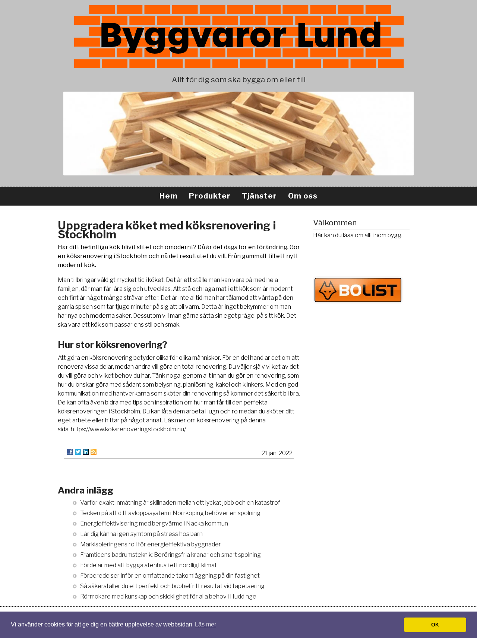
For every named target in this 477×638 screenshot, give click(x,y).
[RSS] (94, 452)
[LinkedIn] (86, 452)
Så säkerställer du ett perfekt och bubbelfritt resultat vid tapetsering (172, 586)
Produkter (210, 195)
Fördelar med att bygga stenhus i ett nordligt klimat (148, 565)
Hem (168, 195)
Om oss (303, 195)
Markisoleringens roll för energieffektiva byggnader (150, 544)
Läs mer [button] (205, 624)
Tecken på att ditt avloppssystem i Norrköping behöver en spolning (170, 513)
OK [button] (435, 625)
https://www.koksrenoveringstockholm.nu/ (128, 429)
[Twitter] (78, 452)
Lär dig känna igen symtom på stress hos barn (141, 533)
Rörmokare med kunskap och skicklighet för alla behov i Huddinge (168, 596)
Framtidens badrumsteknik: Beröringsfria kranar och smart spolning (170, 554)
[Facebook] (70, 452)
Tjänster (259, 195)
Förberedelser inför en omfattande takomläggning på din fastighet (170, 575)
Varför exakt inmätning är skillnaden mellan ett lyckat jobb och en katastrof (180, 502)
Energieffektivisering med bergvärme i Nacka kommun (154, 523)
